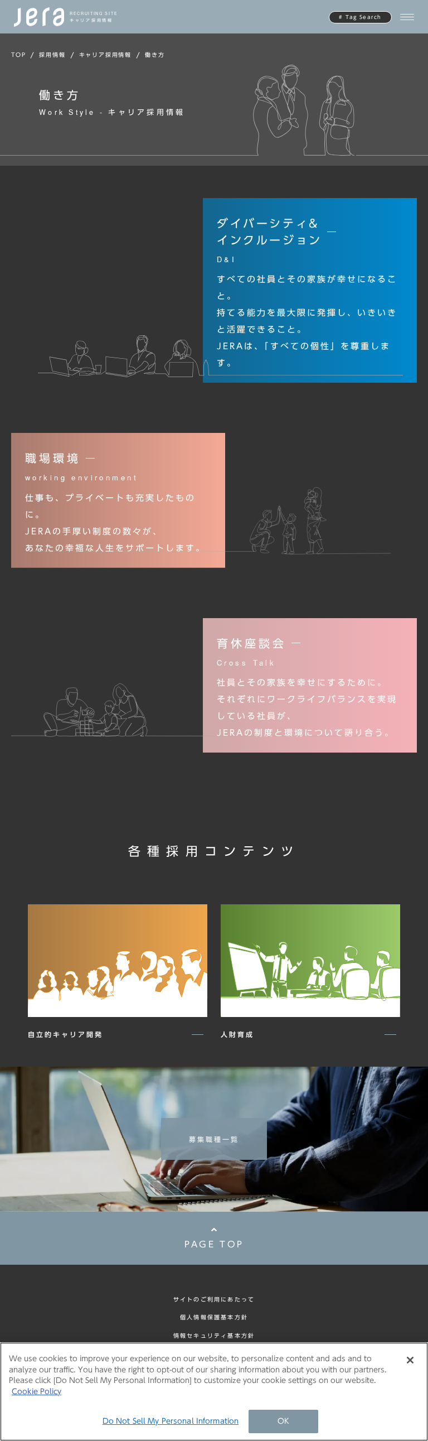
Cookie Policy (36, 1391)
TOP (18, 54)
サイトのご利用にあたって (214, 1299)
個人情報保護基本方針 (214, 1317)
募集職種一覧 (214, 1139)
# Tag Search (360, 17)
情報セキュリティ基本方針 (214, 1335)
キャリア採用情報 (105, 54)
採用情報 (52, 54)
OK (283, 1421)
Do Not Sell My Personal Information (171, 1421)
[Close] (410, 1360)
